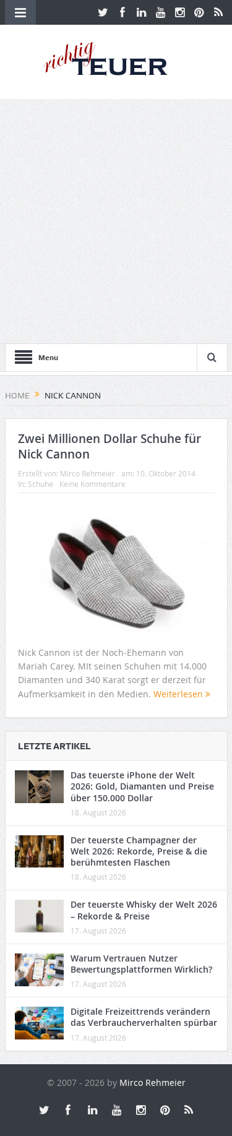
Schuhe (40, 484)
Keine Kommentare (92, 484)
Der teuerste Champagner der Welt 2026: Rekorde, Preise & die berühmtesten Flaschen (139, 851)
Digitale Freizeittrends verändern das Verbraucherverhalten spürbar (144, 1016)
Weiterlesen (179, 694)
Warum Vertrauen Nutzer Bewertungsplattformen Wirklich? (141, 963)
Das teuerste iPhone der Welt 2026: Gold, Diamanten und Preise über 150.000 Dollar (142, 786)
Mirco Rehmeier (87, 473)
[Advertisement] (116, 221)
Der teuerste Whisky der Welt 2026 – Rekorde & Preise (144, 909)
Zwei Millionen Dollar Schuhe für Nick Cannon (109, 446)
